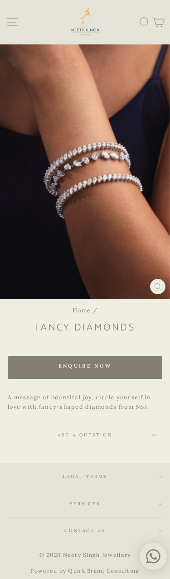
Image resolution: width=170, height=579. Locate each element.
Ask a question (85, 435)
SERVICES (85, 504)
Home (82, 310)
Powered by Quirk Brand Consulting (84, 570)
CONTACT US (85, 530)
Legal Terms (85, 476)
